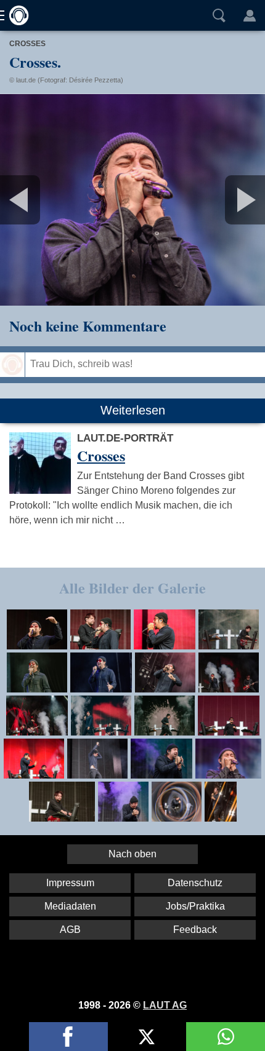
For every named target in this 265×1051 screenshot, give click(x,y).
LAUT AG (165, 1005)
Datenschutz (195, 883)
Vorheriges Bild (44, 200)
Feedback (195, 929)
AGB (70, 929)
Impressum (70, 883)
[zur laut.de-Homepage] (15, 15)
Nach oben (132, 854)
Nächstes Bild (132, 200)
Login (249, 15)
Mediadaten (70, 906)
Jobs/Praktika (195, 906)
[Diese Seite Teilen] (68, 1036)
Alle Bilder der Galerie (132, 587)
